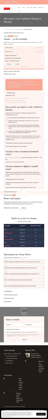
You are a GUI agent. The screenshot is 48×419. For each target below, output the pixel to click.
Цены (28, 7)
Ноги (6, 229)
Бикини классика (9, 239)
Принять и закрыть (41, 414)
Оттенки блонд (35, 353)
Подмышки (7, 245)
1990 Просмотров (11, 92)
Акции (31, 7)
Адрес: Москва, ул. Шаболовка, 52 (12, 353)
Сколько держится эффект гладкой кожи (16, 102)
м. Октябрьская (9, 360)
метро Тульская (9, 363)
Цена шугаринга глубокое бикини (13, 157)
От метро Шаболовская (11, 356)
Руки (6, 242)
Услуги (19, 7)
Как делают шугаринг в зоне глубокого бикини (17, 98)
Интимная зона (8, 233)
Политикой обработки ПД (18, 335)
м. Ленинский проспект (11, 358)
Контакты (35, 7)
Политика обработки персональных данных (20, 416)
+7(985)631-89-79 (24, 66)
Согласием (25, 335)
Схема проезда (40, 7)
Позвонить (17, 64)
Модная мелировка (36, 355)
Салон (23, 7)
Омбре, (20, 385)
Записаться (7, 8)
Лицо (6, 236)
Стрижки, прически (36, 357)
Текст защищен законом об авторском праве (15, 406)
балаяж (20, 389)
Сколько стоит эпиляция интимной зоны (15, 100)
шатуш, (20, 387)
